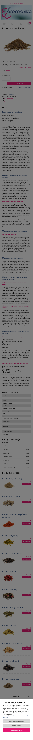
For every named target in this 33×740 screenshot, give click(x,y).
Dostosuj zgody (16, 725)
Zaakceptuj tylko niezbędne (16, 721)
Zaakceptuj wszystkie (17, 730)
